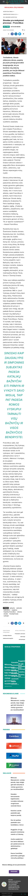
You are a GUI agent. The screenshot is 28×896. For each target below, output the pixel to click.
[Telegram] (19, 33)
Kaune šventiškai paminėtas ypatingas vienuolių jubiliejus (18, 856)
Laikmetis (19, 608)
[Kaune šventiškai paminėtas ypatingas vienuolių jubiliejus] (6, 855)
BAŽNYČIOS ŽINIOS (8, 11)
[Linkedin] (16, 33)
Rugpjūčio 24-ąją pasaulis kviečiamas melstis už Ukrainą (17, 832)
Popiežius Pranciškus (10, 612)
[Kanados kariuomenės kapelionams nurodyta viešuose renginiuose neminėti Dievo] (16, 655)
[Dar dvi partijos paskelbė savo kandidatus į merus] (6, 821)
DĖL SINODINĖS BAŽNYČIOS (10, 17)
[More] (23, 33)
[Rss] (25, 894)
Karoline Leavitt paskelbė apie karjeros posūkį (16, 813)
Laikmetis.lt (7, 610)
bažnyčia (12, 608)
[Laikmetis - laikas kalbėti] (15, 2)
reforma (19, 612)
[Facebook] (12, 33)
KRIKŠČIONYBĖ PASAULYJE (10, 14)
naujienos (14, 610)
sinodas (6, 614)
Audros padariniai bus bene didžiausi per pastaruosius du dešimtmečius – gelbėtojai (17, 843)
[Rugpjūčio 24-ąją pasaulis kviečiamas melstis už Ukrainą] (22, 654)
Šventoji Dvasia (13, 614)
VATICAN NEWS (15, 26)
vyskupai (6, 616)
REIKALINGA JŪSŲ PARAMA (14, 7)
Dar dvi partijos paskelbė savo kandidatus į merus (17, 822)
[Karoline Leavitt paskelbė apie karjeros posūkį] (6, 812)
